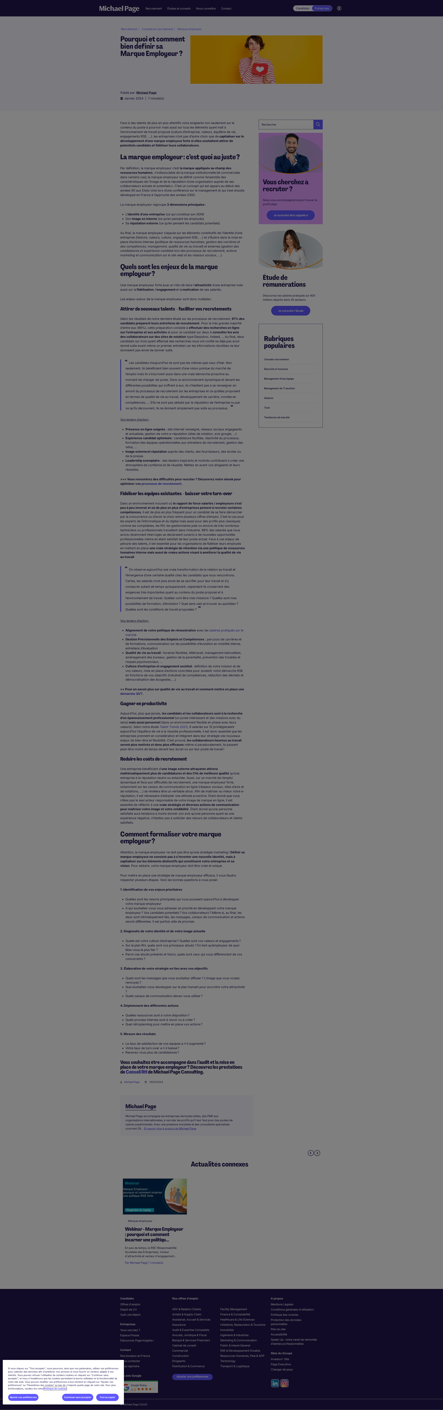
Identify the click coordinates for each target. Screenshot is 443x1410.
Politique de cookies (55, 1388)
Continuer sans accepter (77, 1397)
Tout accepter (107, 1397)
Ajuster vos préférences (23, 1397)
